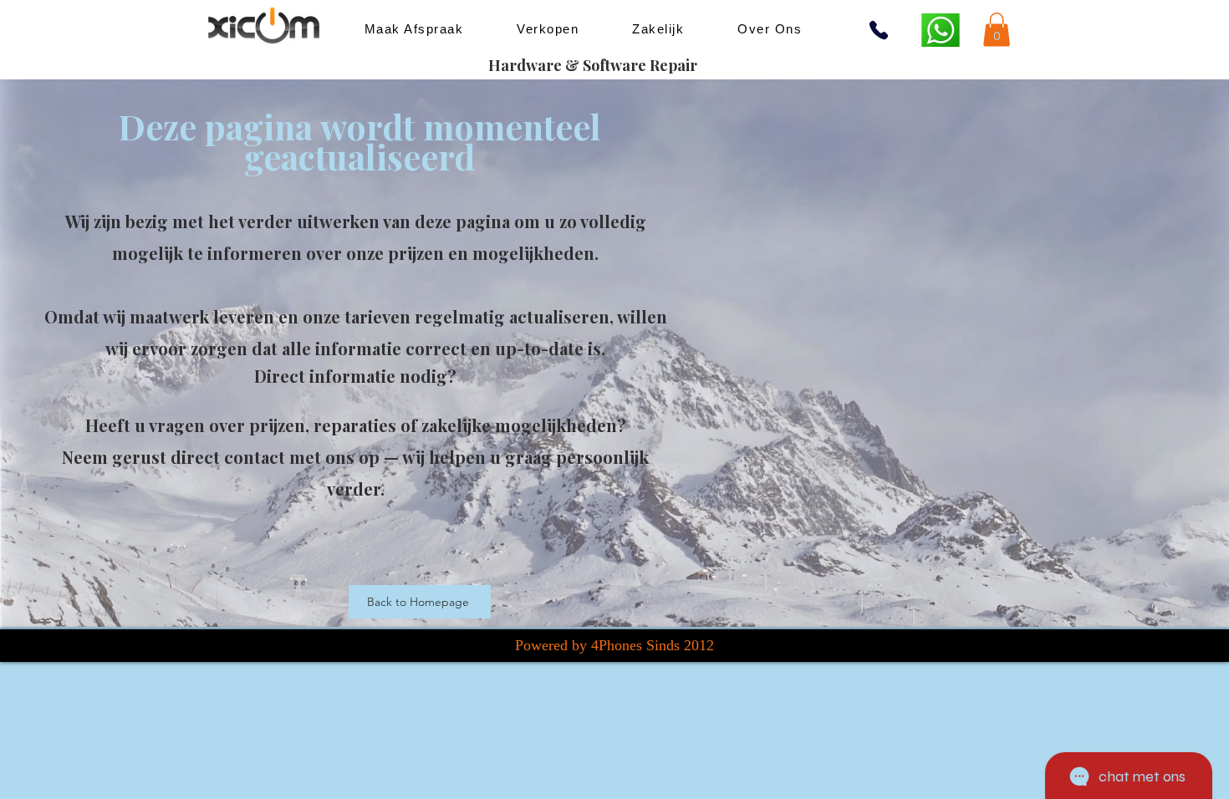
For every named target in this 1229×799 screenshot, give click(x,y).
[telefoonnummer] (878, 30)
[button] (996, 30)
